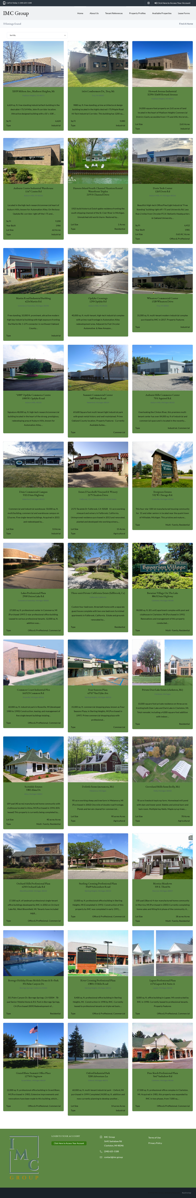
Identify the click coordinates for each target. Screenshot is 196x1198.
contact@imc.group (113, 1157)
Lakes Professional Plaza (33, 594)
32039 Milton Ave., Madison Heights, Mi (33, 91)
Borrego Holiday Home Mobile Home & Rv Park (33, 982)
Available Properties (162, 13)
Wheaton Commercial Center (162, 299)
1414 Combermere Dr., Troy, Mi (98, 91)
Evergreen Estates (162, 493)
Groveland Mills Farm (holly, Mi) (162, 786)
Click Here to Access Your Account (173, 3)
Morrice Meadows (162, 885)
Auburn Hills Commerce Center (162, 396)
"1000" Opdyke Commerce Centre (33, 396)
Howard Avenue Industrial (162, 93)
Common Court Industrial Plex (33, 691)
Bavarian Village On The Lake (162, 594)
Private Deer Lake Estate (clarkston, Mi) (162, 689)
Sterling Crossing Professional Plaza (98, 885)
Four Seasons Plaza (98, 691)
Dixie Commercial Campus (33, 493)
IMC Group (16, 13)
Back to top (186, 1193)
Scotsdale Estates (33, 788)
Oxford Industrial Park (98, 1074)
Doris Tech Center (162, 189)
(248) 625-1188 (111, 1151)
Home (80, 13)
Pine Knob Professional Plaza (162, 1074)
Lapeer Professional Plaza (163, 982)
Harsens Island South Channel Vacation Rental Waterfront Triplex (98, 191)
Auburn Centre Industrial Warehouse (33, 189)
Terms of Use (154, 1137)
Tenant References (114, 13)
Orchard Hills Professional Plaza (33, 885)
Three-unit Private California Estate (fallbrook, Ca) (98, 593)
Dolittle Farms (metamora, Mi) (98, 786)
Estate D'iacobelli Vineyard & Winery (98, 493)
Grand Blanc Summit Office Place (33, 1074)
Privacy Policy (155, 1143)
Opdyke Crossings (97, 299)
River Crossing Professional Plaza (98, 982)
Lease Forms (184, 13)
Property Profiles (137, 13)
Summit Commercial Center (98, 396)
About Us (94, 13)
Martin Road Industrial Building (33, 299)
